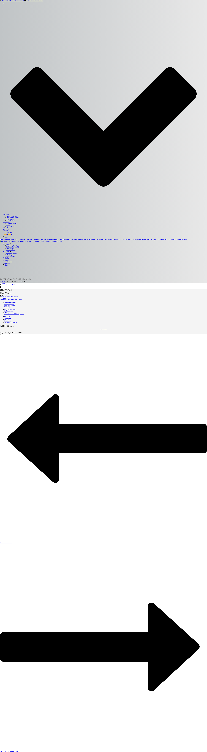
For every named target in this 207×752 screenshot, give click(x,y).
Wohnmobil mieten (9, 304)
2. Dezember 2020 (10, 285)
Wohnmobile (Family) (12, 217)
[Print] (0, 288)
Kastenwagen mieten (10, 302)
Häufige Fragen (10, 226)
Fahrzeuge (6, 214)
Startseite (2, 282)
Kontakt (5, 230)
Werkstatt (6, 229)
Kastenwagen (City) (12, 216)
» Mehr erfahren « (103, 329)
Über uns (9, 232)
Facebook (3, 298)
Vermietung (6, 222)
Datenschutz (7, 318)
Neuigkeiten (7, 321)
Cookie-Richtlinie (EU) (10, 322)
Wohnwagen (10, 219)
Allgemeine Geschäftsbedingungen (14, 314)
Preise (8, 225)
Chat (6, 237)
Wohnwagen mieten (9, 305)
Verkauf (5, 227)
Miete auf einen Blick (10, 309)
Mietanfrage (8, 234)
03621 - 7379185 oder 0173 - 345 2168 (13, 1)
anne (3, 283)
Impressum (7, 316)
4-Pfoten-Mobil (10, 220)
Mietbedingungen (11, 223)
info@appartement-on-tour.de (34, 1)
